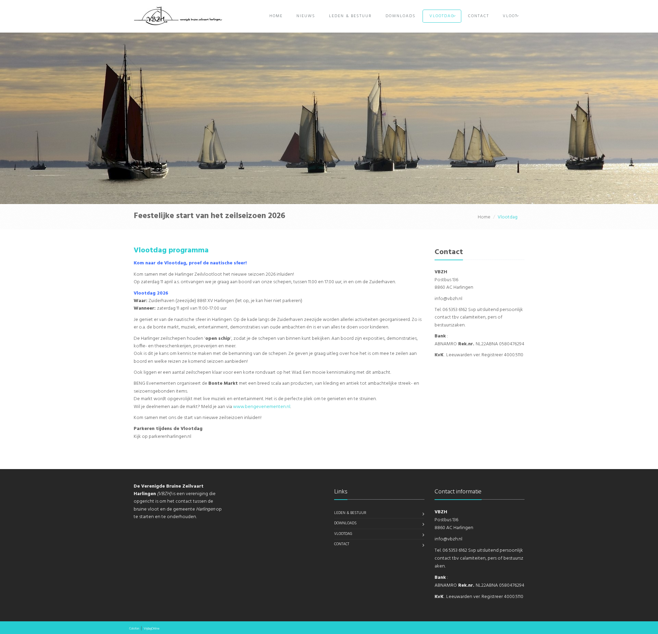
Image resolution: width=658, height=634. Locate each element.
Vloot (510, 16)
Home (276, 16)
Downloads (401, 16)
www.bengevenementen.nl (261, 407)
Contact (478, 16)
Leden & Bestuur (350, 16)
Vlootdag (441, 16)
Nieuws (305, 16)
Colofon (134, 628)
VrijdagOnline (151, 628)
